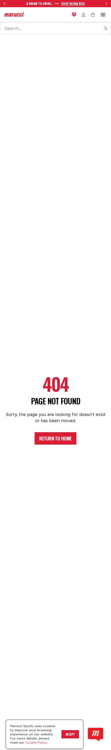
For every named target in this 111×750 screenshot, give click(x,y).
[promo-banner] (55, 3)
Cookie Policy (36, 742)
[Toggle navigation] (103, 15)
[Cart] (93, 15)
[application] (95, 734)
